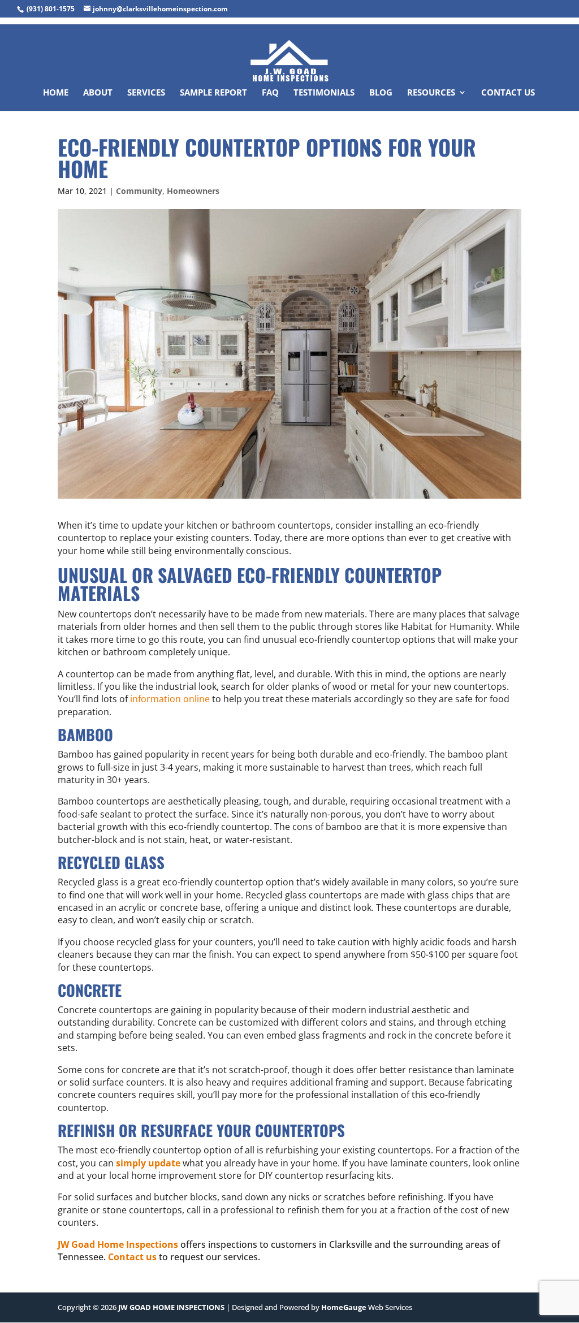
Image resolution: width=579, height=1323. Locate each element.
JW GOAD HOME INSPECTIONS (171, 1307)
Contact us (132, 1257)
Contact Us (508, 93)
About (98, 93)
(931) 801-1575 (51, 9)
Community (139, 190)
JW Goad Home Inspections (118, 1244)
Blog (380, 93)
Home (55, 93)
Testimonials (324, 93)
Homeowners (193, 190)
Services (146, 93)
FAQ (270, 93)
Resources (431, 93)
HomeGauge (343, 1307)
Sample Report (213, 93)
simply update (148, 1163)
